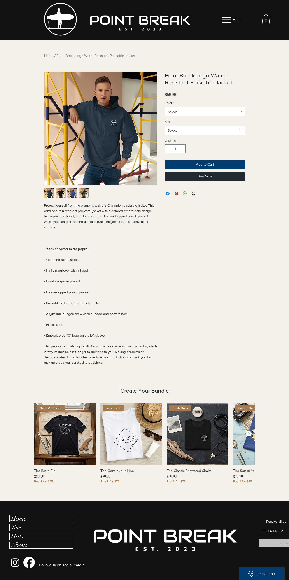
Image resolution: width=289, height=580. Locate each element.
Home (49, 56)
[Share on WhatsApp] (185, 193)
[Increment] (182, 149)
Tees (16, 527)
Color (169, 103)
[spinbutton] (175, 149)
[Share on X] (193, 193)
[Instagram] (15, 562)
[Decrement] (168, 149)
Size (169, 121)
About (19, 545)
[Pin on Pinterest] (176, 193)
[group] (144, 445)
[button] (266, 19)
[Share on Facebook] (167, 193)
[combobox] (205, 111)
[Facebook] (29, 562)
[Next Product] (249, 433)
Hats (17, 536)
